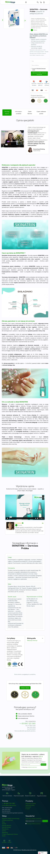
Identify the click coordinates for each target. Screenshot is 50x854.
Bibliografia (31, 638)
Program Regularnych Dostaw (10, 834)
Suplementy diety (30, 805)
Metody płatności (6, 825)
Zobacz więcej (25, 688)
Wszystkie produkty (31, 803)
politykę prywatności (32, 767)
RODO (4, 836)
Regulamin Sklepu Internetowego (10, 818)
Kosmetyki (28, 807)
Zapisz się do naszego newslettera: (33, 818)
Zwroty (4, 830)
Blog (3, 822)
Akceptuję (30, 767)
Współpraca (5, 829)
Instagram (4, 842)
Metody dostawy (6, 827)
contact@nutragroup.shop (9, 805)
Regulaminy (5, 832)
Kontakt (4, 823)
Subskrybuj (43, 764)
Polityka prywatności (7, 820)
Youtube (9, 842)
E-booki (28, 808)
